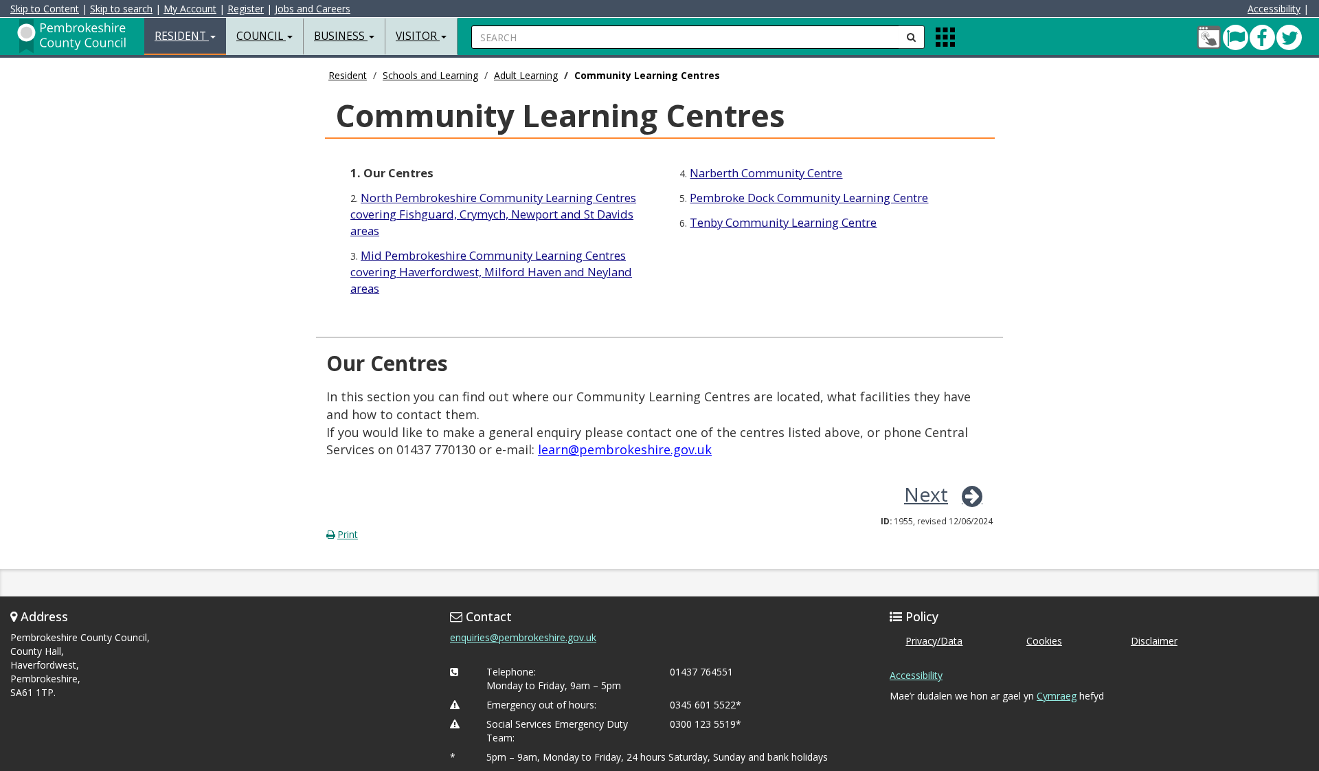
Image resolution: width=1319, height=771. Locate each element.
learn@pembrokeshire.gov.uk (625, 449)
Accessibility (1274, 8)
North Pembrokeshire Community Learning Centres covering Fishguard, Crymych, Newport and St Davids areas (493, 214)
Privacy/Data (933, 640)
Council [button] (261, 36)
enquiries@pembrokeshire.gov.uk (523, 637)
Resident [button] (182, 36)
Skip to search (121, 8)
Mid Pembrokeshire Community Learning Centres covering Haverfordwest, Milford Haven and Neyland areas (491, 271)
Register (245, 8)
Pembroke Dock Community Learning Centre (809, 197)
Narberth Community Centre (766, 173)
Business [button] (341, 36)
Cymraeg (1056, 695)
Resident (347, 75)
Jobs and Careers (312, 8)
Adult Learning (526, 75)
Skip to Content (44, 8)
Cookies (1044, 640)
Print (347, 534)
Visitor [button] (418, 36)
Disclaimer (1154, 640)
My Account (190, 8)
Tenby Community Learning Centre (783, 222)
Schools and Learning (430, 75)
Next (926, 494)
